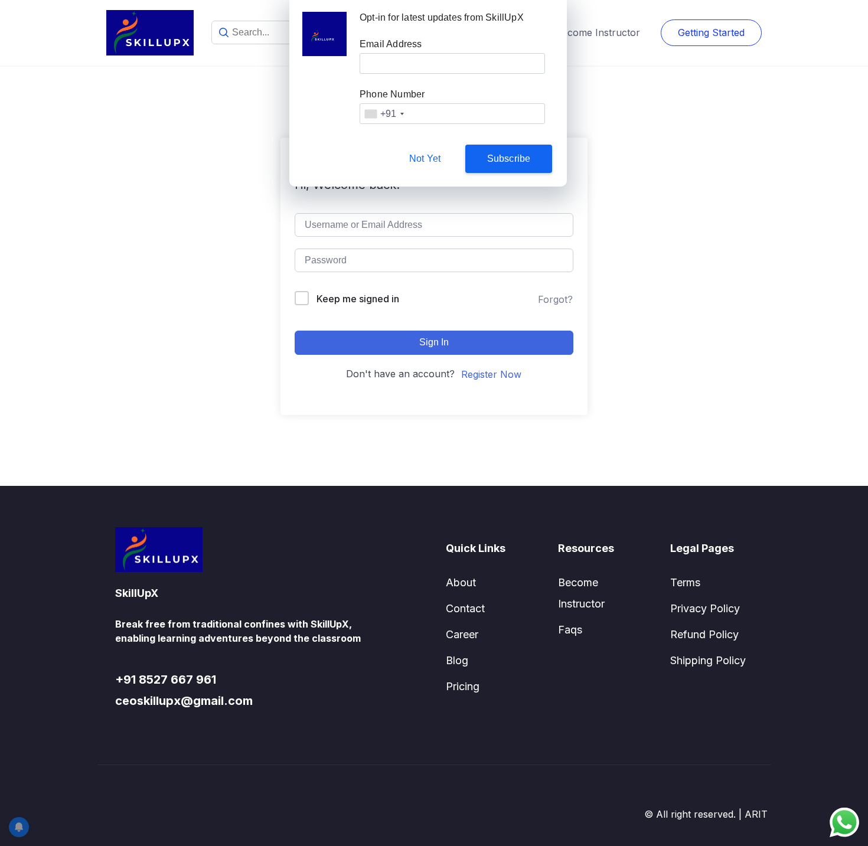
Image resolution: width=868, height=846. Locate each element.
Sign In (434, 342)
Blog (457, 660)
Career (462, 634)
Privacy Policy (705, 608)
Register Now (491, 374)
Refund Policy (704, 634)
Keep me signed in (357, 299)
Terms (685, 582)
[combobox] (383, 113)
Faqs (570, 629)
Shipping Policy (708, 660)
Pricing (462, 686)
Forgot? (555, 299)
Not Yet (424, 158)
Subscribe (509, 158)
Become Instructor (598, 32)
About (461, 582)
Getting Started (711, 32)
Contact (465, 608)
